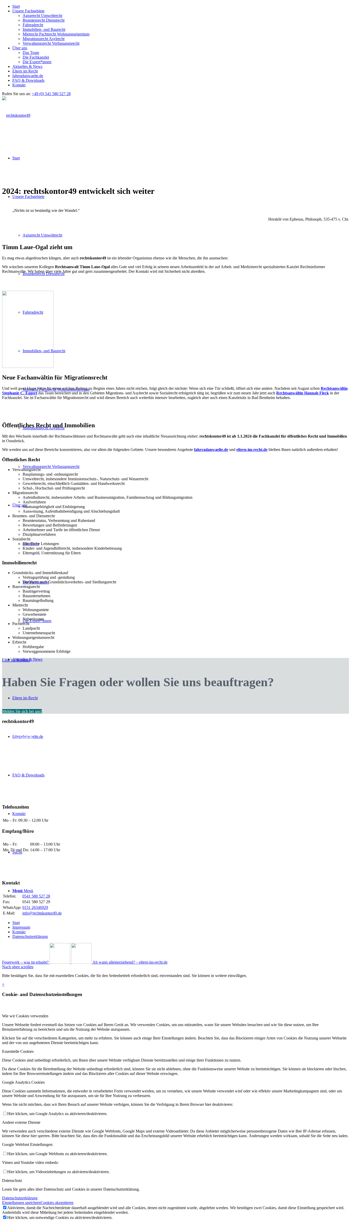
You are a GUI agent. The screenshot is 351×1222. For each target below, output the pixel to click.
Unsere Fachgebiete (28, 11)
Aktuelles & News (27, 66)
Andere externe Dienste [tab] (21, 1122)
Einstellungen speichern (21, 1202)
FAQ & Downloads (28, 80)
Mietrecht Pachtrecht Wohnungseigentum (56, 34)
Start (16, 6)
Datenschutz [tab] (12, 1180)
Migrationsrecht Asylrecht (43, 39)
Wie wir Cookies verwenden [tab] (25, 1016)
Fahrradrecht (33, 25)
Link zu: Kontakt (16, 660)
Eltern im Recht (25, 71)
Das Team (31, 52)
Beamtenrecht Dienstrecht (43, 20)
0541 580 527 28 (36, 896)
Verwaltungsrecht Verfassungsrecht (51, 43)
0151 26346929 (35, 907)
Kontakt (18, 85)
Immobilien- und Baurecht (44, 29)
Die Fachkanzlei (36, 57)
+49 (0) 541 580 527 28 (51, 94)
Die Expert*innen (37, 62)
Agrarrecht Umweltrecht (42, 15)
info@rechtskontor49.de (42, 913)
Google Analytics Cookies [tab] (23, 1082)
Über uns (19, 48)
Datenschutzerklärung (20, 1198)
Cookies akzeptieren (57, 1202)
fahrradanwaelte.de (27, 76)
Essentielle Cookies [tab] (18, 1051)
